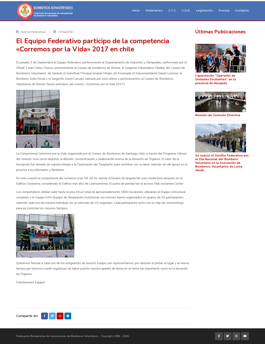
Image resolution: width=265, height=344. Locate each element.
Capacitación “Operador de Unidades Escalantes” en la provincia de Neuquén (215, 79)
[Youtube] (245, 336)
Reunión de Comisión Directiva (217, 115)
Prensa (224, 10)
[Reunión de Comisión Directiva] (220, 102)
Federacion (154, 10)
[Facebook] (219, 336)
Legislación (204, 10)
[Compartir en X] (52, 316)
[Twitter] (227, 336)
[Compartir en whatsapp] (60, 316)
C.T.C (172, 10)
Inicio (136, 10)
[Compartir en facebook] (44, 316)
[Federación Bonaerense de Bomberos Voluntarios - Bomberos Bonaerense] (45, 11)
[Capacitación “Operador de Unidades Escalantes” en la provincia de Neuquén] (220, 58)
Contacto (242, 10)
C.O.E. (186, 10)
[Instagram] (236, 336)
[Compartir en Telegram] (67, 316)
